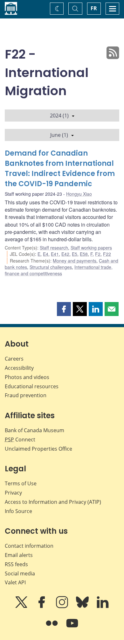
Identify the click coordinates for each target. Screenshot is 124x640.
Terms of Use (21, 483)
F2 (97, 254)
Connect (20, 439)
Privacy (13, 492)
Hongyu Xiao (79, 194)
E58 (84, 254)
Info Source (18, 511)
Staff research (54, 247)
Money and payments (74, 260)
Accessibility (19, 367)
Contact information (29, 545)
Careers (14, 358)
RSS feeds (16, 564)
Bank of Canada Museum (34, 430)
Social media (20, 573)
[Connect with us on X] (22, 606)
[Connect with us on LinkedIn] (102, 606)
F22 (107, 254)
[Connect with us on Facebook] (42, 606)
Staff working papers (91, 247)
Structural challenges (51, 267)
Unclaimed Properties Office (38, 448)
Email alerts (19, 555)
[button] (64, 309)
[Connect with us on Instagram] (62, 606)
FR (94, 8)
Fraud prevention (25, 395)
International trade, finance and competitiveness (59, 270)
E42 (65, 254)
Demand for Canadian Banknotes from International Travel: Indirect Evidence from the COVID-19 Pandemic (60, 168)
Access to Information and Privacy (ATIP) (53, 501)
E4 (45, 254)
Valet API (15, 582)
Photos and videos (27, 377)
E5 (74, 254)
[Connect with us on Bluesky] (83, 606)
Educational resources (32, 386)
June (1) (59, 134)
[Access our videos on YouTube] (72, 627)
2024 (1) (59, 115)
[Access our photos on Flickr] (52, 627)
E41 (55, 254)
